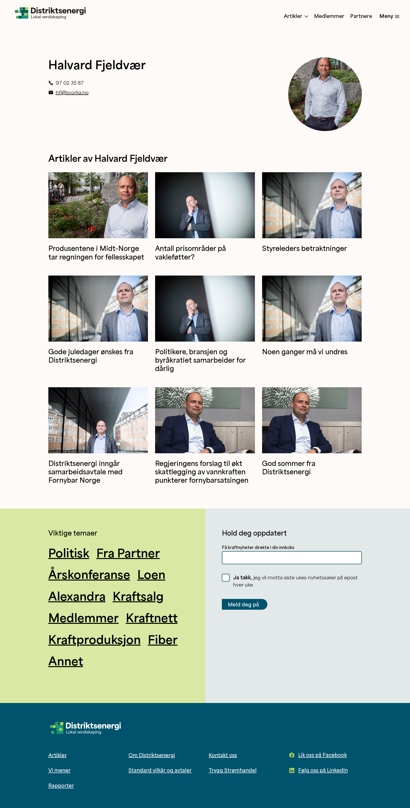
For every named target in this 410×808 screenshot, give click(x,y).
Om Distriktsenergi (152, 755)
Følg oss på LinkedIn (323, 770)
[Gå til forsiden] (50, 13)
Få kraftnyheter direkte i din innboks (258, 547)
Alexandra (77, 596)
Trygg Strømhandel (233, 770)
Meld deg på (243, 604)
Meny (386, 16)
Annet (65, 660)
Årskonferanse (89, 574)
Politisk (68, 552)
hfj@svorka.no (72, 92)
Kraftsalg (138, 596)
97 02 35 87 (70, 83)
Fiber (163, 639)
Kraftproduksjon (94, 639)
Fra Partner (128, 552)
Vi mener (59, 770)
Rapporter (61, 785)
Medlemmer (329, 16)
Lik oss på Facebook (322, 755)
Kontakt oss (223, 755)
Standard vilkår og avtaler (160, 770)
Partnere (361, 16)
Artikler (293, 16)
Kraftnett (152, 617)
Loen (151, 574)
